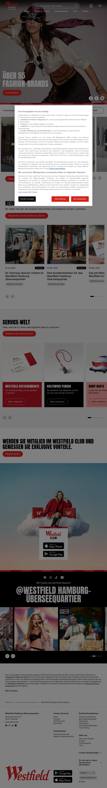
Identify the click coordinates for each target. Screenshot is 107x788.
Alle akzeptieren (79, 199)
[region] (53, 155)
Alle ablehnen (60, 199)
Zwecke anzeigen (27, 199)
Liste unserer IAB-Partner (27, 192)
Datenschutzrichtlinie (57, 169)
